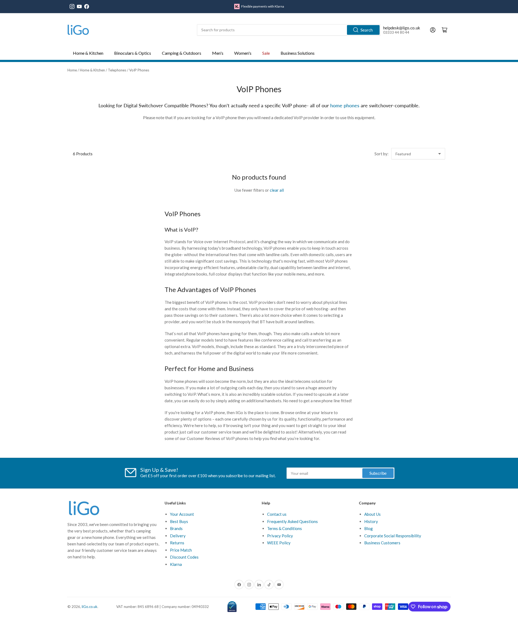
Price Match (181, 550)
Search (366, 29)
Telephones (117, 70)
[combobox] (288, 30)
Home (72, 70)
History (371, 521)
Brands (176, 528)
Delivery (178, 535)
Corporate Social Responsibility (392, 535)
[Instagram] (72, 6)
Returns (177, 542)
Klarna (176, 564)
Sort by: (381, 153)
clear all (277, 190)
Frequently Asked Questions (292, 521)
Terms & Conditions (284, 528)
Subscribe (378, 473)
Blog (368, 528)
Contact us (277, 514)
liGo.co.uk (89, 606)
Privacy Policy (280, 535)
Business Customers (382, 542)
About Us (372, 514)
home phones (344, 105)
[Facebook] (86, 6)
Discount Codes (184, 557)
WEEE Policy (279, 542)
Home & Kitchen (92, 70)
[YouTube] (79, 6)
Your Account (182, 514)
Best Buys (179, 521)
